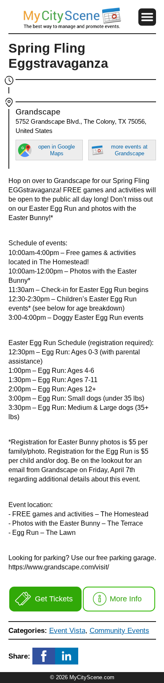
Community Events (119, 630)
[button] (147, 17)
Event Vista (67, 630)
